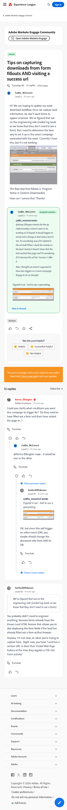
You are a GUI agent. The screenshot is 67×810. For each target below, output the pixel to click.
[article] (33, 419)
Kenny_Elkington (23, 399)
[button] (18, 85)
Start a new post (29, 376)
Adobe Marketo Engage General (18, 15)
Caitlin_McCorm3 (23, 92)
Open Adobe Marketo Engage (31, 38)
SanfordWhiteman (37, 490)
